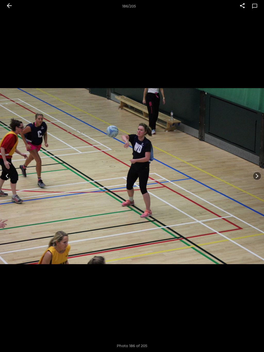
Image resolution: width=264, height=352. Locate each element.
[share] (242, 6)
